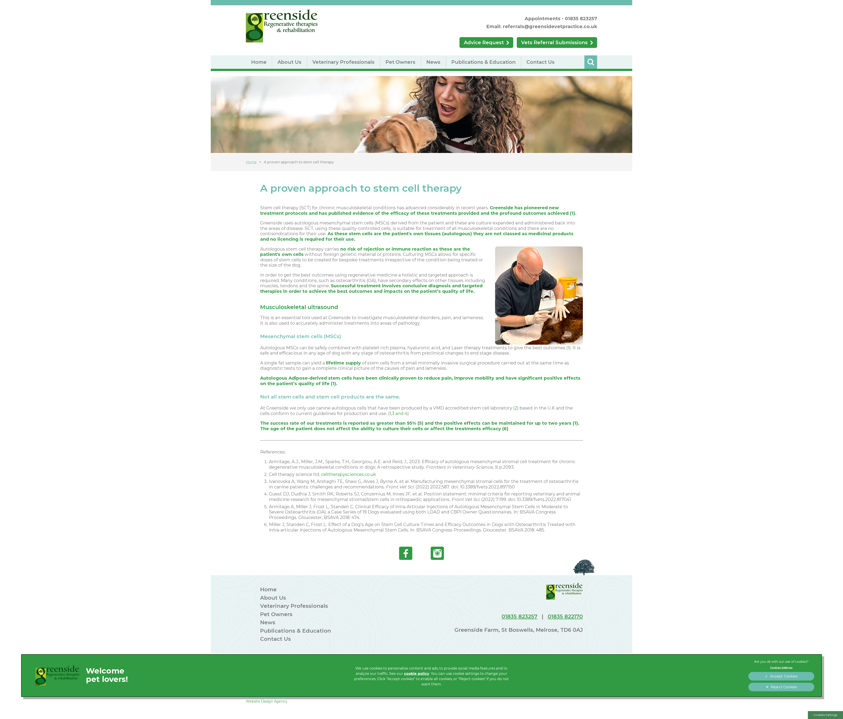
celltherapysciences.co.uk (348, 474)
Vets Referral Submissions (554, 43)
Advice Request (484, 43)
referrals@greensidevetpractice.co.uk (550, 26)
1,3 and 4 (398, 413)
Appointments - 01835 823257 (561, 18)
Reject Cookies (784, 687)
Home (259, 62)
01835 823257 (519, 616)
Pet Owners (400, 62)
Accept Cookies (783, 676)
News (433, 62)
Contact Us (540, 62)
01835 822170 (565, 616)
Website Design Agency (266, 701)
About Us (289, 62)
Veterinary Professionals (343, 62)
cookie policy (416, 674)
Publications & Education (483, 62)
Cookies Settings (825, 715)
